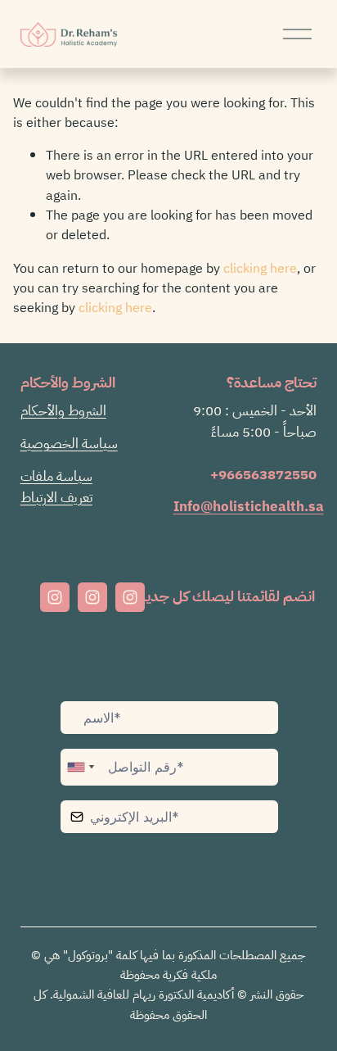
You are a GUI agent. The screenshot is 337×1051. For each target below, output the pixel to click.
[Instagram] (55, 597)
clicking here (260, 268)
